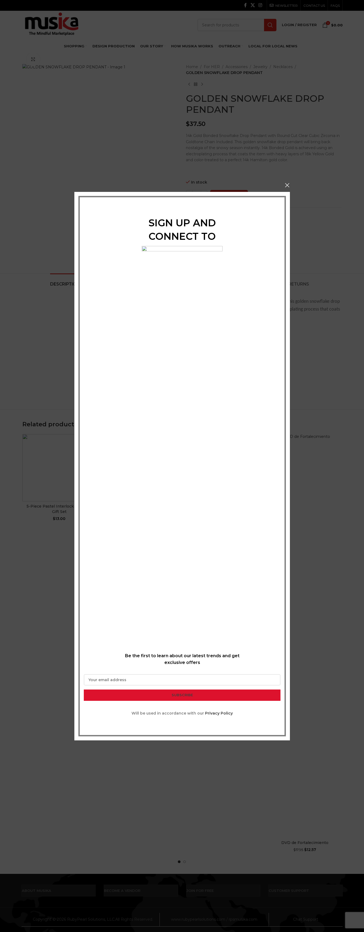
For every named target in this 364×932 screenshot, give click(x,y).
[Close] (287, 185)
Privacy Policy (219, 713)
